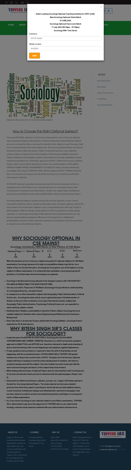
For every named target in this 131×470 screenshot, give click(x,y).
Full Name (33, 34)
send (34, 55)
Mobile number (35, 44)
